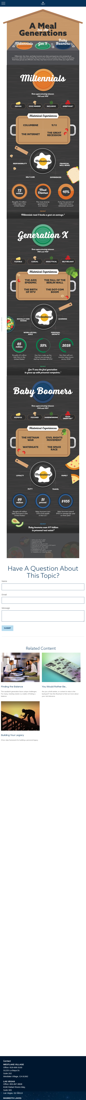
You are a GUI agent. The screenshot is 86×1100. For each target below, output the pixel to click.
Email (4, 595)
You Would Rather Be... (54, 686)
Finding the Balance (12, 686)
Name (4, 581)
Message (6, 608)
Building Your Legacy (12, 735)
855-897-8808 (16, 1084)
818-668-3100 (16, 1067)
